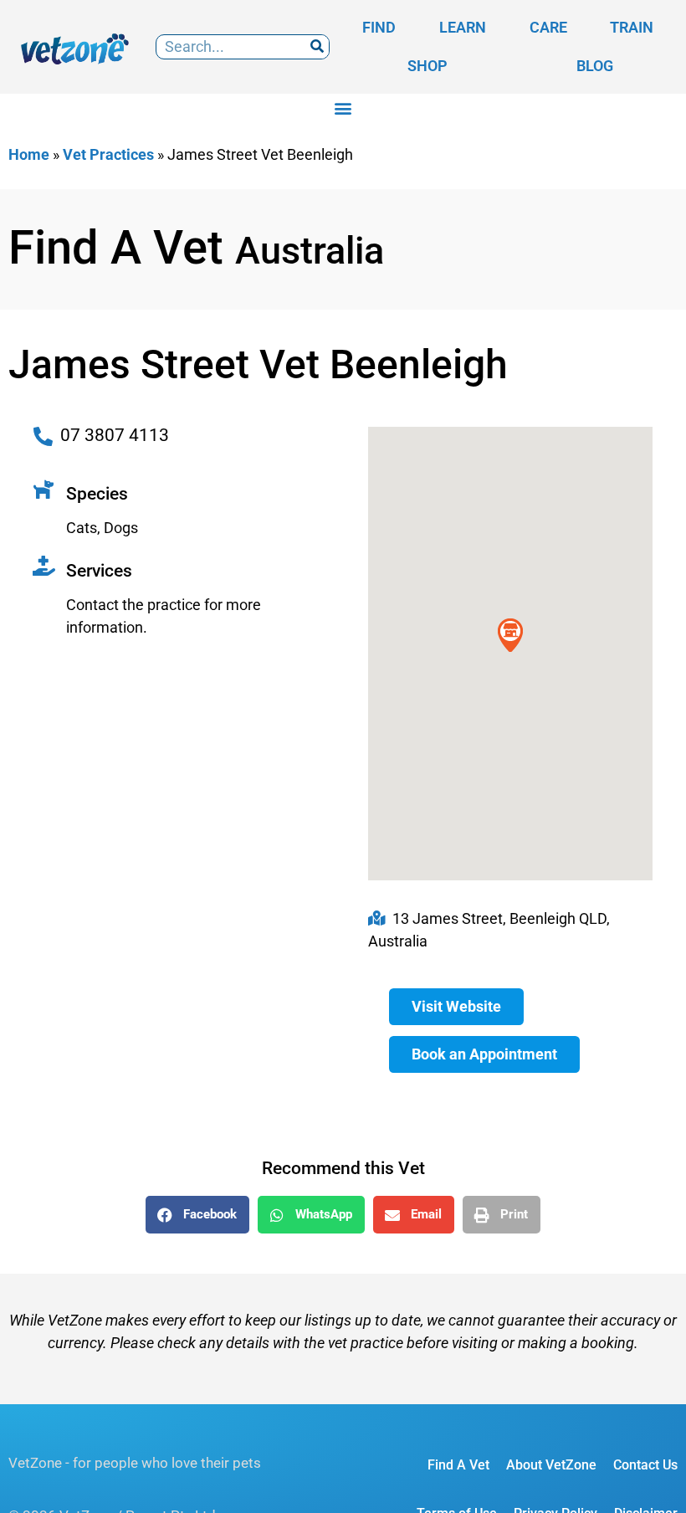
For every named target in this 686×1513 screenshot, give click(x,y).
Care (548, 27)
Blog (594, 65)
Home (28, 154)
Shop (427, 65)
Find (379, 27)
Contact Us (645, 1465)
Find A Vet (458, 1465)
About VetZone (551, 1465)
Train (631, 27)
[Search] (317, 47)
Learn (462, 27)
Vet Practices (108, 154)
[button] (343, 107)
